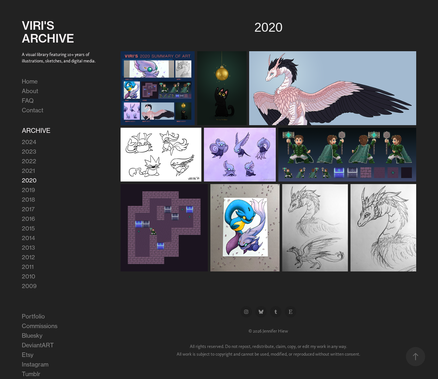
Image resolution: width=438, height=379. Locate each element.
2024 (29, 141)
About (30, 90)
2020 (29, 180)
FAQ (28, 100)
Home (30, 81)
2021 (28, 170)
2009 (29, 285)
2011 (28, 266)
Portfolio (33, 316)
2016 (28, 218)
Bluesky (32, 335)
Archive (36, 130)
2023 (29, 151)
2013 (28, 247)
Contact (32, 110)
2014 (28, 237)
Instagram (35, 364)
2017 (28, 209)
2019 (28, 189)
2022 (29, 161)
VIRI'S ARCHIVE (48, 31)
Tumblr (31, 373)
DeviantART (38, 345)
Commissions (39, 325)
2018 (28, 199)
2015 (28, 228)
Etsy (27, 354)
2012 (28, 257)
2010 (28, 276)
